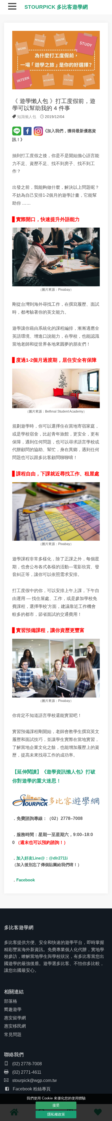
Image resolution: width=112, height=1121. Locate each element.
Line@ (39, 858)
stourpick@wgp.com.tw (34, 1080)
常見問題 (12, 1034)
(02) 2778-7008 (26, 1063)
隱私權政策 (56, 1114)
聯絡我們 (14, 1054)
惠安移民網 (15, 1026)
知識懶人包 (26, 116)
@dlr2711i (58, 858)
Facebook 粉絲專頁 (32, 1089)
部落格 (10, 1001)
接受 (56, 1105)
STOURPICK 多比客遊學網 (56, 7)
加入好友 (24, 858)
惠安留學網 (15, 1018)
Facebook (25, 880)
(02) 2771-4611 (26, 1072)
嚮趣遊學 (12, 1009)
